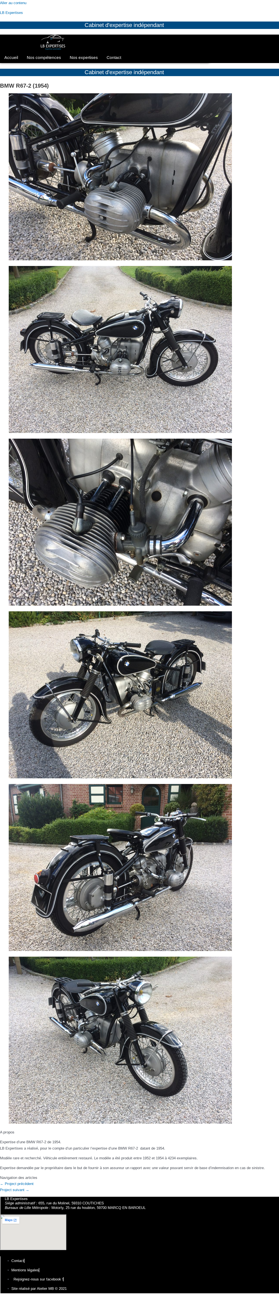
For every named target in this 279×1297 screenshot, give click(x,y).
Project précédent (17, 1184)
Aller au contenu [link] (13, 3)
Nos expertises (84, 57)
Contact (114, 57)
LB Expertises (11, 13)
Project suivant (14, 1190)
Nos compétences (44, 57)
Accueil (11, 57)
